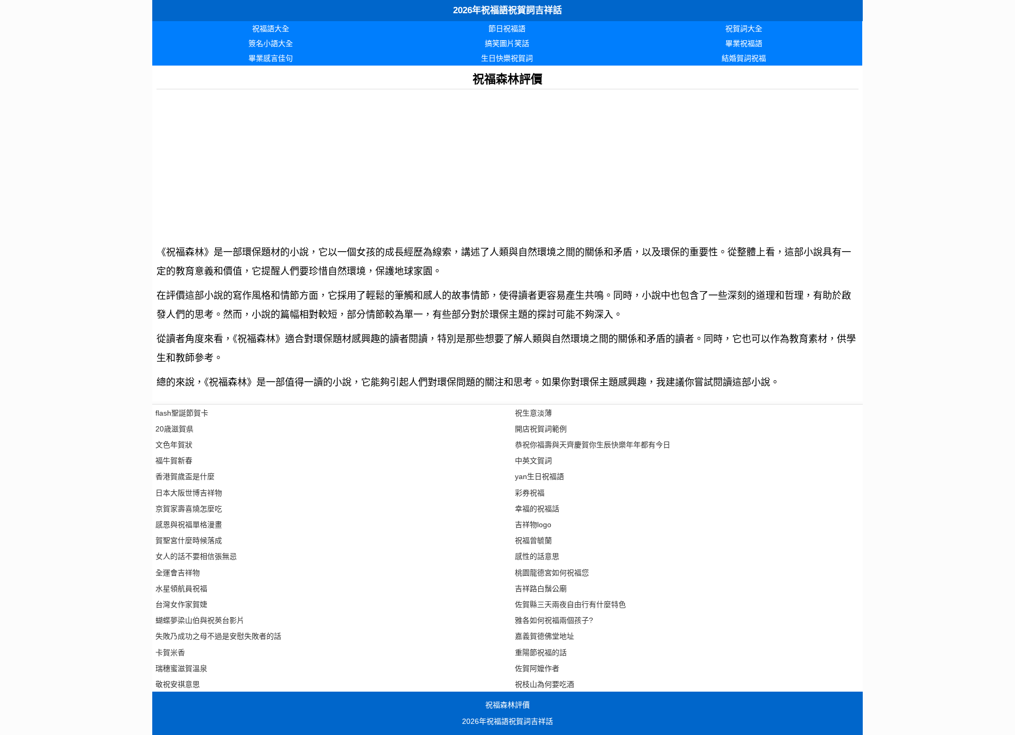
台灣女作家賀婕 (181, 604)
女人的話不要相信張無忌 (196, 556)
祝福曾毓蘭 (533, 540)
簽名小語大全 (270, 43)
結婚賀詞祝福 (744, 58)
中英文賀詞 (533, 460)
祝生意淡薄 (533, 413)
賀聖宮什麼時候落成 (188, 540)
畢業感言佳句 (270, 58)
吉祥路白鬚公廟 (541, 588)
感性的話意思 (537, 556)
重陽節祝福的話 (541, 652)
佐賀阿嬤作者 (537, 668)
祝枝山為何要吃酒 (544, 684)
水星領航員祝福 (181, 588)
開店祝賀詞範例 (541, 429)
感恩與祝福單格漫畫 (188, 524)
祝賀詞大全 (743, 28)
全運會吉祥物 (177, 572)
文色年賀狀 (173, 444)
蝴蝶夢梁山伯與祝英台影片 (199, 620)
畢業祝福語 (743, 43)
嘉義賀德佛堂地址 (544, 636)
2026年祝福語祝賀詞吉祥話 (507, 10)
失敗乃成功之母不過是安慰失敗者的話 (218, 636)
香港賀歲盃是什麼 (185, 476)
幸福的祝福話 (537, 508)
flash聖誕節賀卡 (181, 413)
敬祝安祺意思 (177, 684)
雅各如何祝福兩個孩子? (554, 620)
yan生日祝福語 (539, 476)
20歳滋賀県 (174, 429)
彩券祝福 (530, 493)
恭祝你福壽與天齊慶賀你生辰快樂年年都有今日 (592, 444)
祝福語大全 (270, 28)
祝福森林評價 (507, 705)
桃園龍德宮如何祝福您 (552, 572)
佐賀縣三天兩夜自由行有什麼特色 (570, 604)
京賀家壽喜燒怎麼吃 (188, 508)
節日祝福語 (506, 28)
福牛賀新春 (173, 460)
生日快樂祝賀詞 (507, 58)
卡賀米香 (170, 652)
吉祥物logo (533, 524)
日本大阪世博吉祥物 (188, 493)
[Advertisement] (473, 163)
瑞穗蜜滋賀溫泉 (181, 668)
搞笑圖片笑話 (507, 43)
